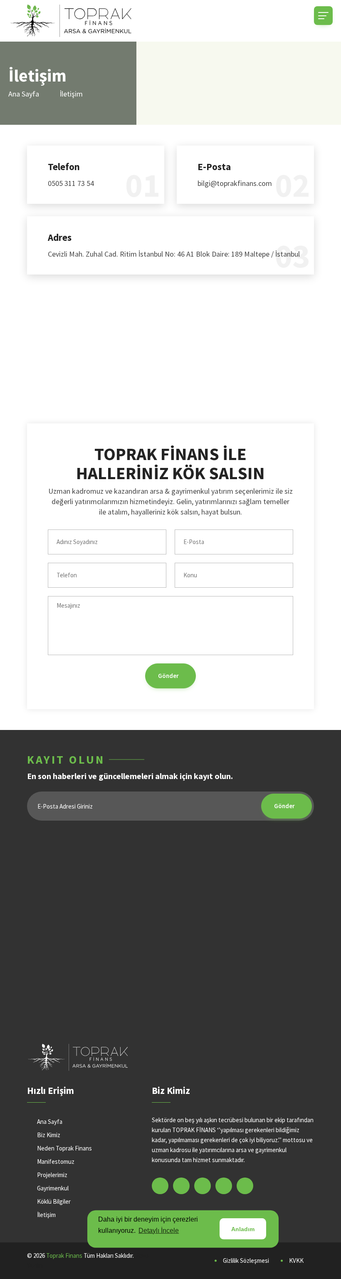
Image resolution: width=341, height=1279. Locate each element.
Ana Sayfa (23, 94)
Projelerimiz (52, 1175)
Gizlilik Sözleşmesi (246, 1260)
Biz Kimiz (48, 1135)
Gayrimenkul (53, 1188)
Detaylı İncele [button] (158, 1230)
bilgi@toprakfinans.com (235, 183)
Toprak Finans (64, 1255)
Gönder (168, 676)
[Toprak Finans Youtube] (223, 1186)
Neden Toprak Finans (64, 1148)
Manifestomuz (55, 1161)
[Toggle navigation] (323, 15)
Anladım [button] (243, 1229)
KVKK (296, 1260)
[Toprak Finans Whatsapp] (245, 1186)
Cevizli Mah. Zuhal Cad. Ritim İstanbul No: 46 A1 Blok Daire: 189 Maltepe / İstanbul (174, 254)
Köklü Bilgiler (54, 1201)
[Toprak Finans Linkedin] (181, 1186)
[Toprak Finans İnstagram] (160, 1186)
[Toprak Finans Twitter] (202, 1186)
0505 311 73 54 (71, 183)
